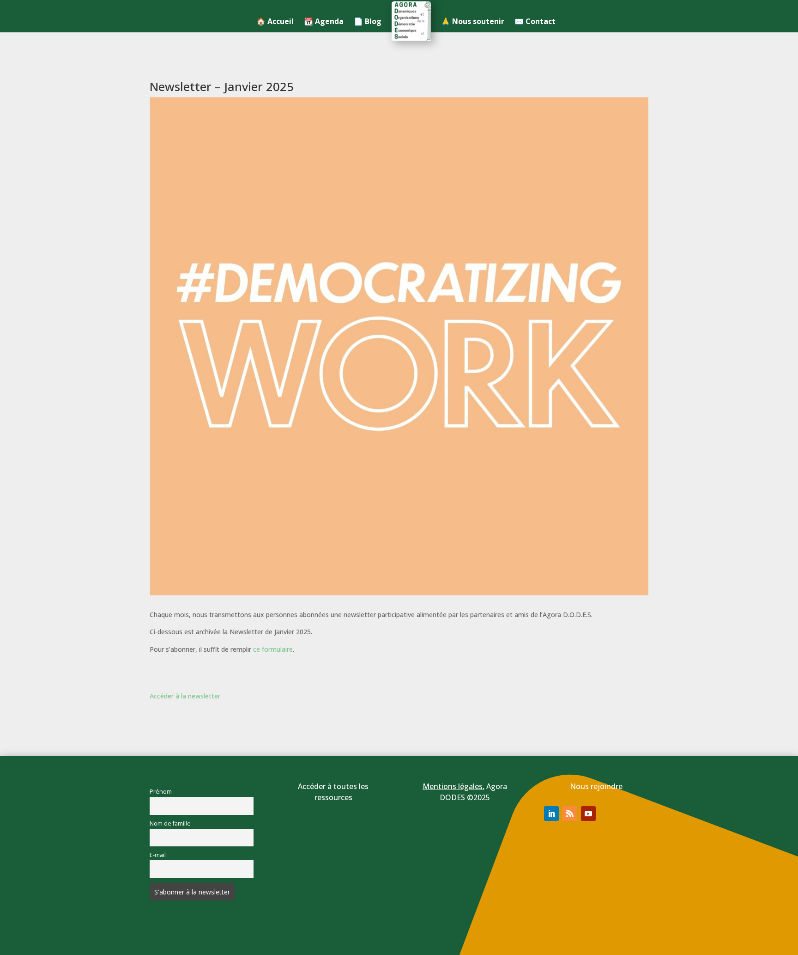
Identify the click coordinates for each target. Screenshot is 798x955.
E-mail (158, 855)
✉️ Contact (535, 21)
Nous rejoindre (596, 786)
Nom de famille (170, 823)
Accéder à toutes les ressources (333, 791)
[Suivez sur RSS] (569, 813)
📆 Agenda (324, 21)
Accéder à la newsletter (185, 696)
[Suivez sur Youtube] (588, 813)
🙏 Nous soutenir (472, 21)
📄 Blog (367, 21)
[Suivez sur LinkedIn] (551, 813)
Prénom (161, 792)
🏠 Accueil (275, 21)
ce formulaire (273, 649)
